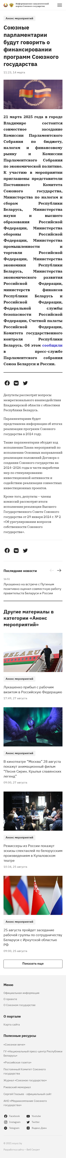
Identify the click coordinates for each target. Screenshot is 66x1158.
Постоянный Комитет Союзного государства (25, 1071)
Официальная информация (21, 993)
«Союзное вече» (14, 1044)
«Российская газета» (17, 1062)
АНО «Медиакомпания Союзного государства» (25, 1103)
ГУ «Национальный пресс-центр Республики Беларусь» (33, 1053)
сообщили (52, 345)
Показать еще (33, 963)
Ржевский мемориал (17, 1087)
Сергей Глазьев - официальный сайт (28, 1094)
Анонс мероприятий (19, 18)
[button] (7, 383)
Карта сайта (12, 1024)
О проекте (10, 999)
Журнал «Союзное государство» (25, 1080)
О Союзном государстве (20, 1005)
